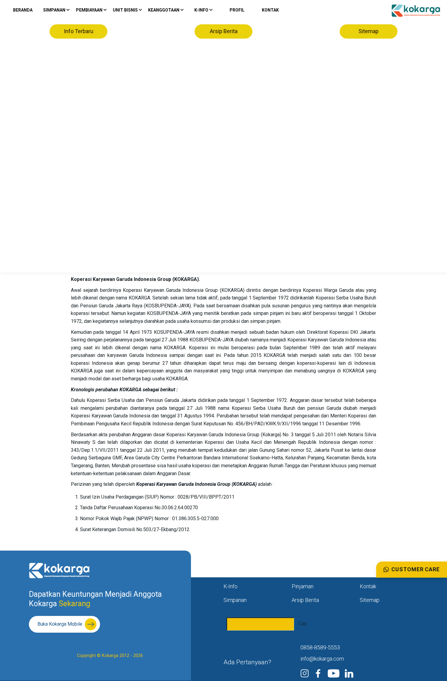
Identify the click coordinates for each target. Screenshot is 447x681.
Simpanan (235, 600)
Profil (237, 10)
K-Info (230, 586)
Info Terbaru (78, 31)
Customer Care (415, 569)
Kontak (270, 10)
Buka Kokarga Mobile (59, 624)
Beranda (23, 10)
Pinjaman (303, 586)
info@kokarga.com (322, 658)
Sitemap (369, 31)
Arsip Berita (223, 31)
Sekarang (73, 603)
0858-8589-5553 (320, 647)
